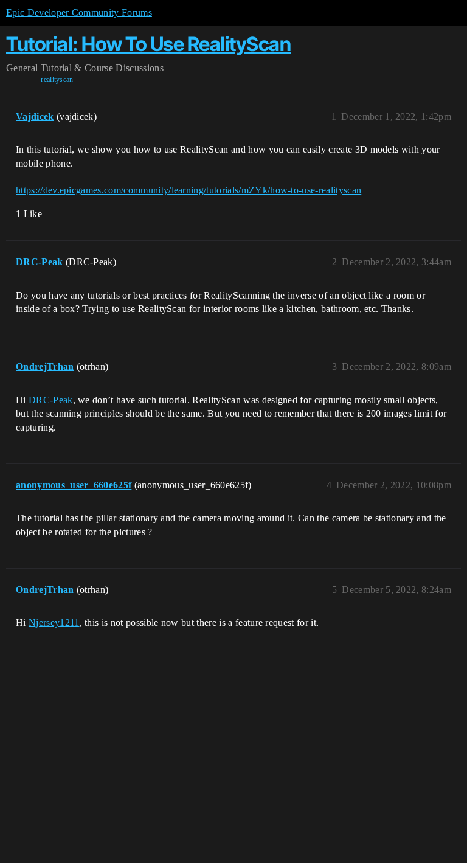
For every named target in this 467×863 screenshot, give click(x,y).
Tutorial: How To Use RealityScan (148, 44)
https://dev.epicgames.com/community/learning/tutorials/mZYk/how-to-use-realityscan (188, 190)
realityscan (57, 79)
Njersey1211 (54, 622)
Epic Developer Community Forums (79, 12)
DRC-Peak (51, 400)
